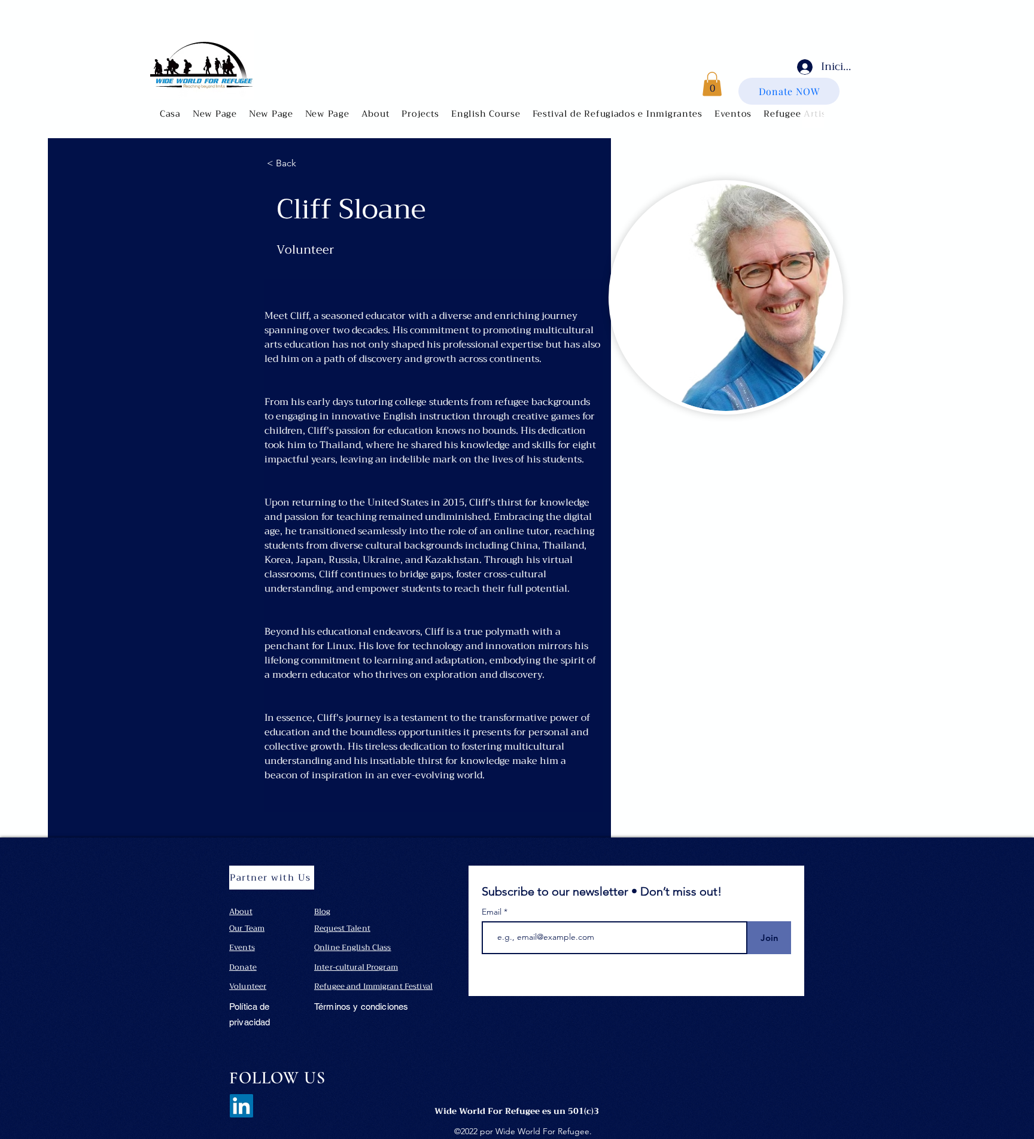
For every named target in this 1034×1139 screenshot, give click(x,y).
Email (493, 911)
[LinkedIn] (241, 1105)
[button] (375, 113)
